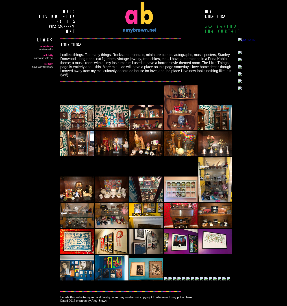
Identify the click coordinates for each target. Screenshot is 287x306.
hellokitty (48, 55)
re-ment (48, 63)
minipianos (46, 46)
